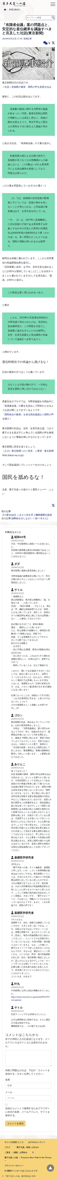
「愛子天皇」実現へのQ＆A (27, 1147)
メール (8, 1092)
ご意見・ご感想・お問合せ (16, 1152)
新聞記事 (28, 38)
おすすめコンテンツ (36, 1142)
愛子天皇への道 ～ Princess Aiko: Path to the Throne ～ (28, 1158)
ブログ (7, 1147)
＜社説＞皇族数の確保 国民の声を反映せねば (26, 87)
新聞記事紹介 (14, 9)
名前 (7, 1079)
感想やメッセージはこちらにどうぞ (21, 1171)
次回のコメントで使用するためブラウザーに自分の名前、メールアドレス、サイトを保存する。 (27, 1112)
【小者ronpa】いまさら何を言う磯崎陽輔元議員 (26, 515)
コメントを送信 (15, 1123)
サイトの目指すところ (14, 1142)
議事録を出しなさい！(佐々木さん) (29, 518)
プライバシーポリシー (14, 1166)
